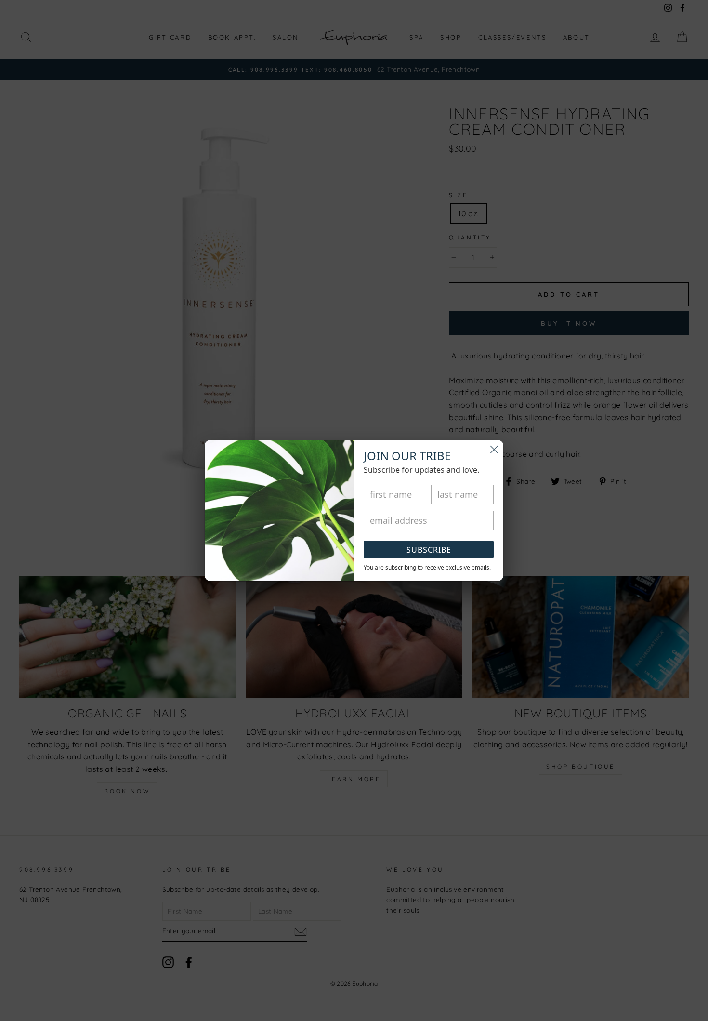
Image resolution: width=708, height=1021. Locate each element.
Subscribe (428, 549)
